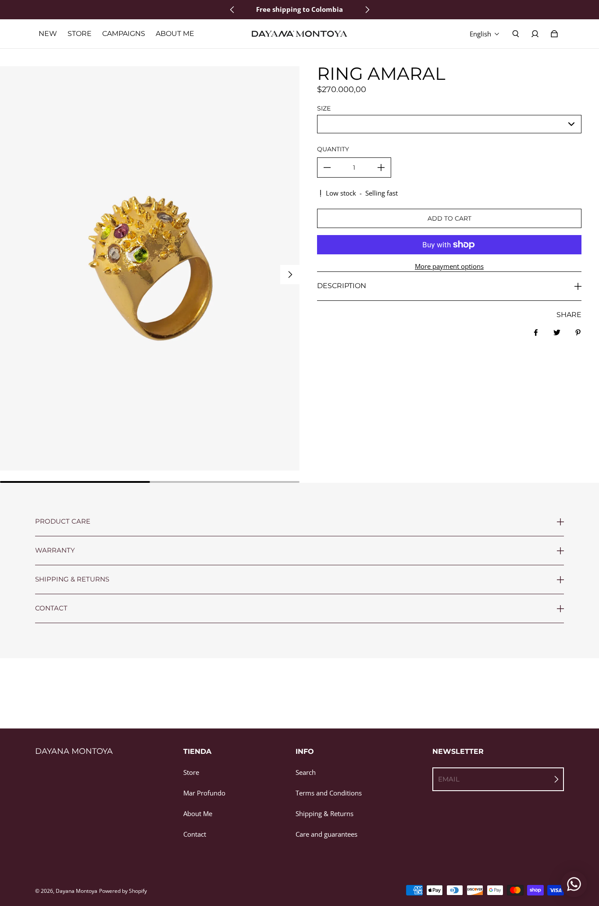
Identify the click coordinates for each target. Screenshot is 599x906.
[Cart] (554, 33)
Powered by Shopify (123, 891)
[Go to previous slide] (232, 10)
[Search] (515, 33)
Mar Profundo (204, 793)
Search (306, 772)
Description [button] (341, 286)
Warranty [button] (55, 550)
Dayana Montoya (76, 891)
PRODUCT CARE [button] (62, 521)
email (449, 779)
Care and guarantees (326, 834)
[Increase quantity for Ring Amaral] (381, 167)
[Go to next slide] (367, 10)
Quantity (333, 149)
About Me (197, 813)
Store (191, 772)
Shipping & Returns (324, 813)
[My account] (535, 33)
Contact (194, 834)
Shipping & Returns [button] (72, 579)
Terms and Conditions (329, 793)
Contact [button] (51, 608)
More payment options (449, 266)
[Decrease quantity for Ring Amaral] (327, 167)
